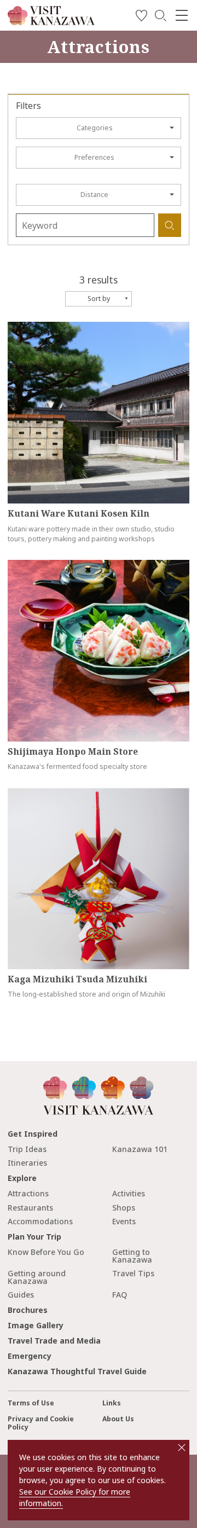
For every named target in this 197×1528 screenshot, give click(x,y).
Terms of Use (31, 1403)
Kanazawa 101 (139, 1149)
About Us (118, 1418)
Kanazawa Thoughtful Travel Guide (77, 1371)
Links (111, 1403)
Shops (123, 1207)
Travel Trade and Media (54, 1340)
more (16, 326)
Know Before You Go (46, 1252)
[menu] (181, 15)
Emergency (29, 1356)
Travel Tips (133, 1273)
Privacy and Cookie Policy (41, 1423)
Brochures (28, 1310)
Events (124, 1221)
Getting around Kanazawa (37, 1277)
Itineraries (27, 1162)
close (181, 1447)
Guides (21, 1294)
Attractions (28, 1193)
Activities (128, 1193)
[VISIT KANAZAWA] (51, 21)
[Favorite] (141, 17)
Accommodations (40, 1221)
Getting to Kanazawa (132, 1256)
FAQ (119, 1294)
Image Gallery (35, 1325)
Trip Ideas (27, 1149)
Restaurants (30, 1207)
